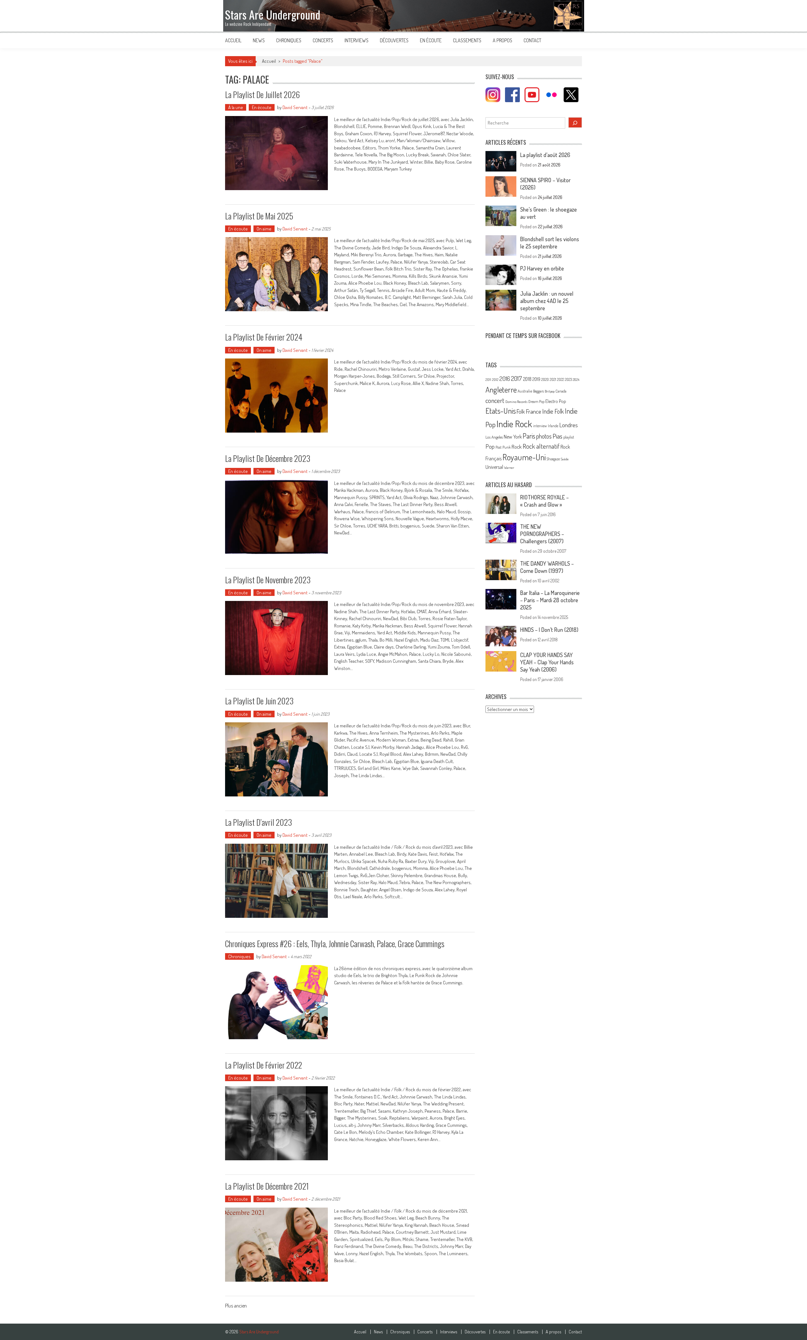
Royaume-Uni (524, 457)
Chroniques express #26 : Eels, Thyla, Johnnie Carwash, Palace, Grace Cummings (334, 943)
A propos (502, 40)
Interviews (357, 40)
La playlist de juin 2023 (259, 701)
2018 (527, 379)
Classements (467, 40)
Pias (557, 436)
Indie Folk (553, 411)
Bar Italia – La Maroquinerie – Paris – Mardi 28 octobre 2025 (550, 600)
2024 (576, 379)
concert (494, 400)
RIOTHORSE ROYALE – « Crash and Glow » (544, 501)
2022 (560, 379)
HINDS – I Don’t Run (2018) (549, 629)
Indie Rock (514, 423)
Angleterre (501, 389)
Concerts (323, 40)
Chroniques (288, 40)
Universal (494, 467)
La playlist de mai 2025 (259, 216)
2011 (488, 379)
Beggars (538, 391)
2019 (536, 379)
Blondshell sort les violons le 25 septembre (549, 243)
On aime (264, 229)
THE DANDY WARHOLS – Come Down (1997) (547, 567)
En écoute (431, 40)
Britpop (549, 391)
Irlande (553, 425)
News (259, 40)
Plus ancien (236, 1306)
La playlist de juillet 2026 (262, 94)
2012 (495, 379)
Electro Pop (555, 401)
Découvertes (394, 40)
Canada (560, 390)
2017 (516, 378)
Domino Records (516, 401)
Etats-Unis (500, 411)
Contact (532, 40)
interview (540, 425)
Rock (517, 446)
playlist (568, 437)
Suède (565, 459)
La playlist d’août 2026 (545, 154)
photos (544, 436)
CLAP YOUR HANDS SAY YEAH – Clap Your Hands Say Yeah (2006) (547, 662)
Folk (521, 411)
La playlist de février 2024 (263, 337)
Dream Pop (536, 401)
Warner (509, 467)
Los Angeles (494, 437)
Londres (568, 425)
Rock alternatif (541, 446)
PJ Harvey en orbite (542, 268)
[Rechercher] (575, 122)
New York (513, 437)
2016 (504, 378)
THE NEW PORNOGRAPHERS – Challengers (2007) (542, 534)
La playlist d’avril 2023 (258, 822)
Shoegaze (553, 459)
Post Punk (503, 447)
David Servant (295, 107)
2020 (545, 379)
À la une (235, 107)
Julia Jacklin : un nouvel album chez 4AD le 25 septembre (546, 301)
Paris (529, 435)
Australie (525, 390)
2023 (568, 379)
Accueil (233, 40)
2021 (553, 379)
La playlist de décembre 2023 (267, 458)
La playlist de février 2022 (263, 1065)
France (533, 411)
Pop (490, 446)
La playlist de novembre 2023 (268, 580)
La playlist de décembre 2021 (267, 1186)
